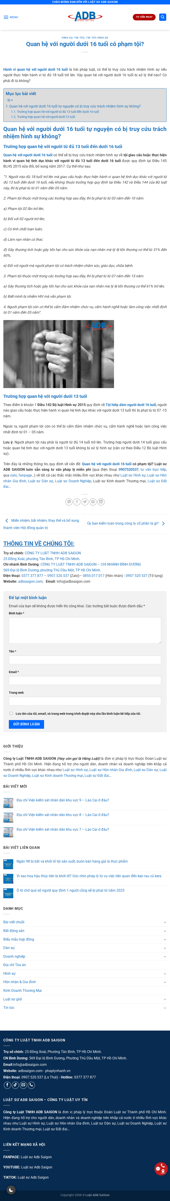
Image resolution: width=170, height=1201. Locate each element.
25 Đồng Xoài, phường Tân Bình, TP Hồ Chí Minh (41, 559)
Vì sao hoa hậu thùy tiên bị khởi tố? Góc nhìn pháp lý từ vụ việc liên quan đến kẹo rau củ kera (89, 876)
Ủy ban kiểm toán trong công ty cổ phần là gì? (123, 523)
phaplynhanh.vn (57, 1071)
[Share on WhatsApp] (69, 502)
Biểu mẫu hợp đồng (18, 939)
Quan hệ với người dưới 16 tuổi (106, 464)
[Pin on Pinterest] (93, 502)
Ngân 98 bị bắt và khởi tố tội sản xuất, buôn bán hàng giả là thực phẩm (72, 861)
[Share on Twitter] (85, 502)
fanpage (25, 475)
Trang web (16, 693)
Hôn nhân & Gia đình (19, 982)
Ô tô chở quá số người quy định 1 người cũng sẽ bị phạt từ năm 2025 (70, 890)
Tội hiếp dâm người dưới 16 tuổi (131, 405)
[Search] (162, 17)
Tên (12, 651)
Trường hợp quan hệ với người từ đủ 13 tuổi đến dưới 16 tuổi (58, 112)
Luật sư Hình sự (133, 475)
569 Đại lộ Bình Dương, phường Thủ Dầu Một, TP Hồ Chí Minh (51, 570)
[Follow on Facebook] (7, 1085)
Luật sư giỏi (12, 999)
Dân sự (9, 948)
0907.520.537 (58, 576)
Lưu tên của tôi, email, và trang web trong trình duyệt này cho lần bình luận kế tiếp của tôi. (78, 714)
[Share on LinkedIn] (101, 502)
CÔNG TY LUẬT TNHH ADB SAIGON (53, 553)
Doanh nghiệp (14, 956)
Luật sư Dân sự (40, 481)
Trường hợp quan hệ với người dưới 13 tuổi (46, 117)
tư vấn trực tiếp (153, 469)
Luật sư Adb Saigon (36, 1157)
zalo (13, 475)
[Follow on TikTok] (15, 1085)
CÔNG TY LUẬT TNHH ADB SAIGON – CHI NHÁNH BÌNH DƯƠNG (91, 564)
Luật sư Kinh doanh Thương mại (57, 775)
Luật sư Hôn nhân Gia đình (110, 770)
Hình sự (67, 37)
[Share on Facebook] (77, 502)
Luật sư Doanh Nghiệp (73, 481)
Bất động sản (13, 931)
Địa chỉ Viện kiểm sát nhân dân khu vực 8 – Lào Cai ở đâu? (63, 815)
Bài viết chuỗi (13, 922)
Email (14, 672)
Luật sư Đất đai (97, 775)
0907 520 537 (136, 576)
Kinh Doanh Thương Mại (22, 990)
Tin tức (79, 37)
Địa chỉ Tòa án (14, 965)
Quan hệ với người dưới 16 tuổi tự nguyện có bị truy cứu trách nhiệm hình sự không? (75, 106)
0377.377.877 (32, 576)
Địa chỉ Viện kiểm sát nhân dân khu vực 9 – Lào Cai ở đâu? (63, 800)
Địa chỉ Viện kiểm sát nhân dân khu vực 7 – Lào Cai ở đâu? (63, 829)
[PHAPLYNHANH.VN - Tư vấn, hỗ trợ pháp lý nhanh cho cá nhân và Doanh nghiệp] (85, 17)
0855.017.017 (93, 576)
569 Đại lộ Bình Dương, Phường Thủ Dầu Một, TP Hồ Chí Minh (77, 1058)
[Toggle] (165, 922)
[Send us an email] (23, 1085)
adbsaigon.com (30, 581)
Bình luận (16, 613)
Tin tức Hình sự (97, 37)
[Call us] (31, 1085)
